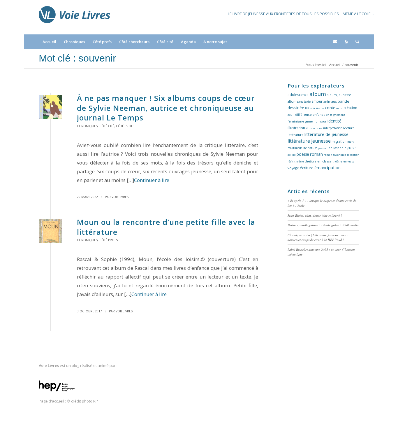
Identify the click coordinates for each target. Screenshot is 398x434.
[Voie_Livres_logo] (74, 17)
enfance (319, 115)
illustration (296, 127)
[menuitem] (49, 41)
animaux (330, 101)
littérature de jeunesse (326, 134)
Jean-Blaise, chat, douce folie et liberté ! (315, 215)
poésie (303, 154)
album (317, 93)
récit (290, 161)
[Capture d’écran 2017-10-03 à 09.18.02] (50, 231)
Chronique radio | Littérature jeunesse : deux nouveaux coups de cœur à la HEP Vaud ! (318, 237)
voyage (293, 168)
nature (312, 148)
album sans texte (299, 101)
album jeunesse (339, 95)
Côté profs (125, 126)
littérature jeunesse (309, 141)
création (350, 107)
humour (320, 121)
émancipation (327, 167)
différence (303, 114)
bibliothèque (316, 108)
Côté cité (106, 126)
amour (317, 101)
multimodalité (297, 148)
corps (339, 108)
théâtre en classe (318, 161)
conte (330, 107)
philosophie (337, 148)
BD (307, 108)
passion (322, 148)
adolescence (298, 94)
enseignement (335, 115)
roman (316, 154)
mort (350, 142)
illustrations (314, 128)
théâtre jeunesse (343, 161)
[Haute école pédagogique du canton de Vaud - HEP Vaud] (57, 391)
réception (353, 155)
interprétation (332, 128)
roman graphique (335, 155)
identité (334, 121)
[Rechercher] (355, 41)
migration (339, 141)
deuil (291, 115)
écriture (307, 167)
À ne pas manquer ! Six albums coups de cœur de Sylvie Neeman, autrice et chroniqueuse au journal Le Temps (166, 108)
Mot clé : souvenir (77, 58)
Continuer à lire (151, 180)
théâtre (299, 161)
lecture (349, 128)
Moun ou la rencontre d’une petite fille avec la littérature (166, 227)
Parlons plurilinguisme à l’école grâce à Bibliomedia (323, 225)
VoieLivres (120, 197)
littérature (296, 134)
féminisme (296, 121)
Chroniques (87, 126)
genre (309, 121)
